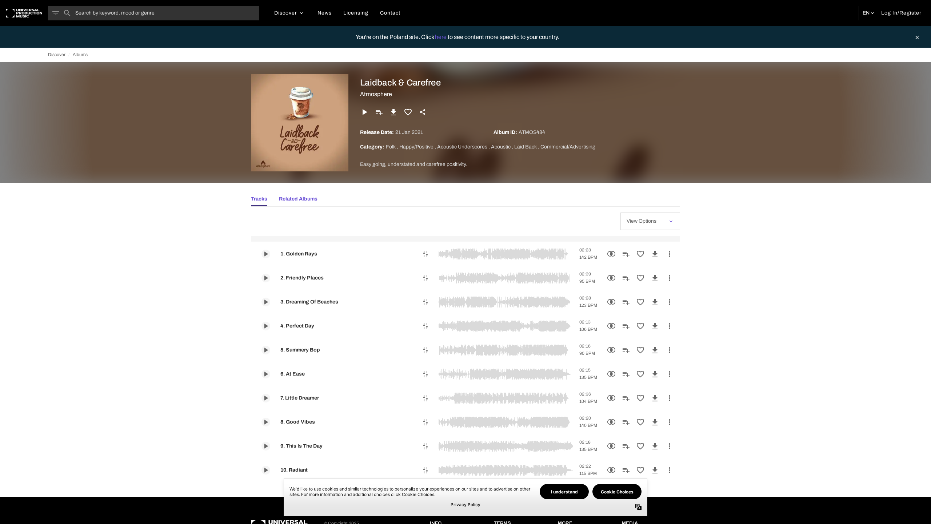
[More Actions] (669, 254)
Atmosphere (376, 94)
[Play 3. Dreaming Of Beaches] (266, 302)
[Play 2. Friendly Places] (266, 278)
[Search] (67, 13)
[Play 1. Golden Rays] (266, 254)
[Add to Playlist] (379, 112)
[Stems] (425, 254)
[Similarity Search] (611, 254)
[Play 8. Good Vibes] (266, 422)
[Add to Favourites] (408, 112)
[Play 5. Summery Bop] (266, 350)
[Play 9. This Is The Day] (266, 446)
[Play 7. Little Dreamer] (266, 398)
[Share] (422, 112)
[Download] (393, 112)
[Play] (364, 112)
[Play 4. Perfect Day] (266, 326)
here (441, 37)
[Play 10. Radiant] (266, 470)
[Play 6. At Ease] (266, 374)
